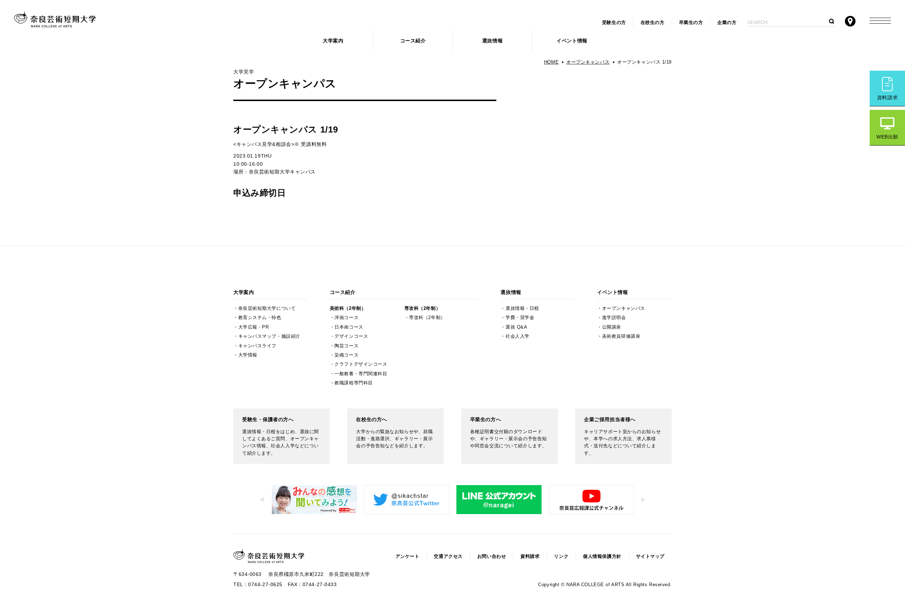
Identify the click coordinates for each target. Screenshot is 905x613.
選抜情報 (492, 40)
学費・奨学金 (520, 317)
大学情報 (247, 355)
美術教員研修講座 (621, 336)
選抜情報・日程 (522, 308)
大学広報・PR (253, 327)
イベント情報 (571, 40)
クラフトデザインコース (360, 364)
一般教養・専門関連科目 (360, 373)
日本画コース (348, 327)
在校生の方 (653, 22)
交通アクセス (448, 556)
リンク (561, 556)
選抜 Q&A (516, 327)
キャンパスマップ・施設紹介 (269, 336)
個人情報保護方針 (602, 556)
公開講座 (611, 327)
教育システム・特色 (259, 317)
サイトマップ (650, 556)
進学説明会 (614, 317)
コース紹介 (413, 40)
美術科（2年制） (348, 308)
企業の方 (726, 22)
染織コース (346, 355)
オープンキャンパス (587, 62)
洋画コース (346, 317)
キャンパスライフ (257, 345)
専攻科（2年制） (422, 308)
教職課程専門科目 (353, 383)
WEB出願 (887, 137)
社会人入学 (518, 336)
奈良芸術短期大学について (267, 308)
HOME (551, 62)
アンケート (408, 556)
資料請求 (887, 97)
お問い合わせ (491, 556)
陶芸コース (346, 345)
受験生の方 (614, 22)
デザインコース (351, 336)
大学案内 (333, 40)
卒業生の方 (691, 22)
